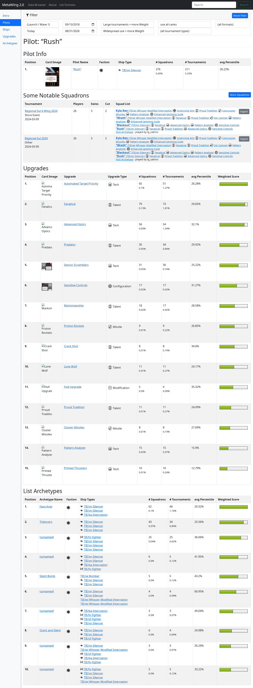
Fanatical (181, 118)
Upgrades (9, 36)
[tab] (137, 16)
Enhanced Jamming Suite (168, 114)
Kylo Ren (122, 110)
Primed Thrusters (75, 468)
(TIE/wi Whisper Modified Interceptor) (151, 110)
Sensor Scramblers (76, 265)
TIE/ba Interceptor (96, 515)
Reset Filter (240, 15)
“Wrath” (122, 118)
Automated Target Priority (81, 183)
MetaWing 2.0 (13, 4)
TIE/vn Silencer (131, 70)
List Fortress (67, 5)
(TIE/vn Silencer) (141, 125)
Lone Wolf (70, 366)
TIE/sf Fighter (92, 619)
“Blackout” (123, 125)
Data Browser (37, 5)
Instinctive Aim (186, 110)
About (53, 5)
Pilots (12, 22)
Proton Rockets (74, 326)
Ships (6, 29)
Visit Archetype (125, 132)
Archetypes (10, 43)
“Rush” (77, 69)
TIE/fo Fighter (92, 537)
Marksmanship (74, 305)
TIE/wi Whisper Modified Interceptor (104, 600)
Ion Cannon (221, 118)
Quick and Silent (50, 630)
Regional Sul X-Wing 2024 (41, 111)
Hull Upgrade (72, 387)
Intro (6, 16)
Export (244, 111)
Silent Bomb (47, 576)
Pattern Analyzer (140, 114)
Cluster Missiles (74, 427)
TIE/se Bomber (89, 576)
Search (244, 5)
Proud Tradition (208, 110)
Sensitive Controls (229, 125)
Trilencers (46, 522)
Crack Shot (71, 346)
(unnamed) (47, 537)
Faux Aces (46, 506)
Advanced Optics (180, 125)
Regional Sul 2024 (36, 138)
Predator (70, 244)
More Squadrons (239, 94)
